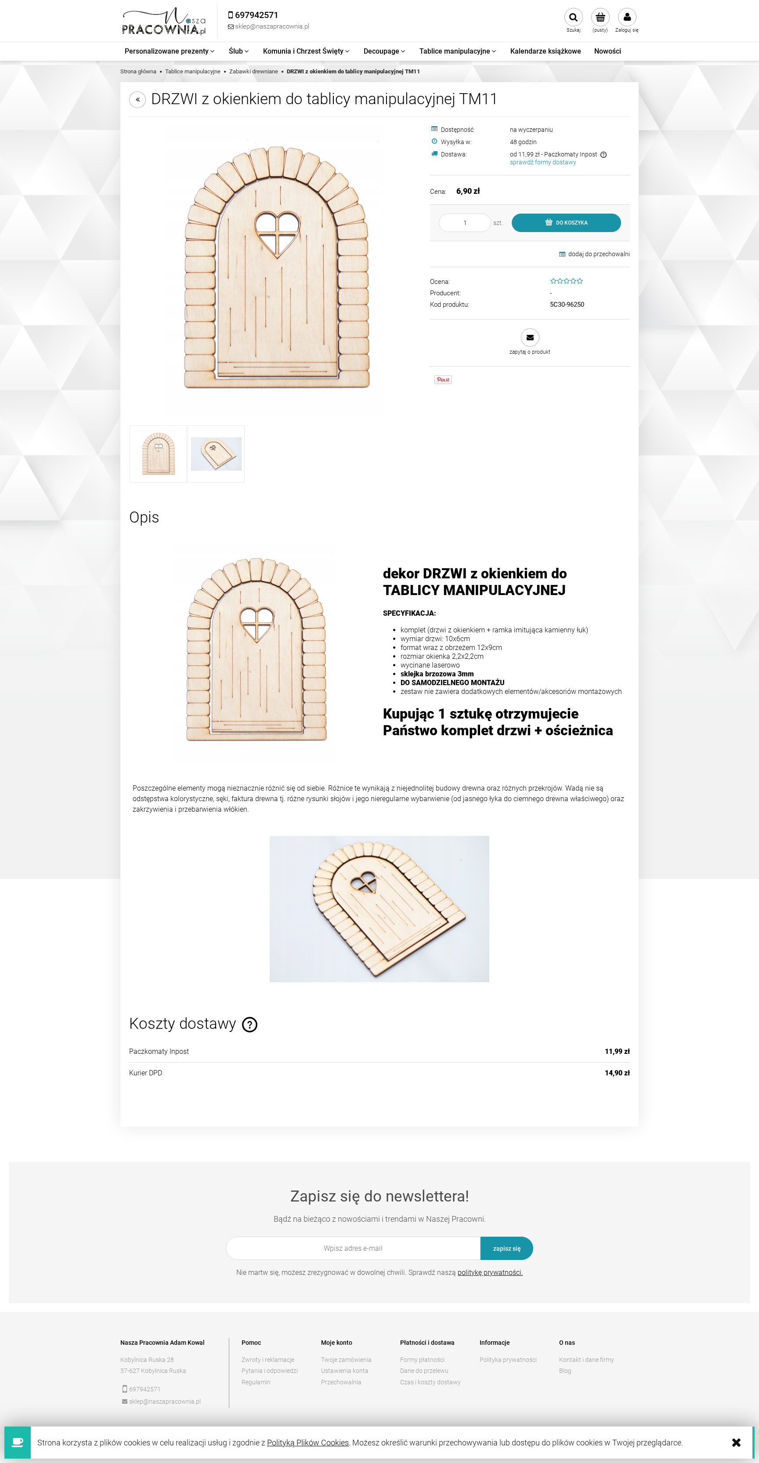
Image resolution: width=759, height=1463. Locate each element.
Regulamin (256, 1382)
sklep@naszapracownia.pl (165, 1401)
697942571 (145, 1389)
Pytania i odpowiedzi (270, 1370)
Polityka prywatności (508, 1359)
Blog (565, 1370)
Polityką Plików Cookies (308, 1442)
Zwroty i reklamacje (268, 1359)
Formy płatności (422, 1359)
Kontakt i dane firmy (586, 1359)
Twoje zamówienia (346, 1359)
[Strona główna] (164, 20)
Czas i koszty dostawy (430, 1382)
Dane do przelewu (424, 1370)
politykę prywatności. (490, 1272)
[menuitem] (170, 51)
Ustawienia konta (345, 1370)
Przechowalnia (341, 1382)
